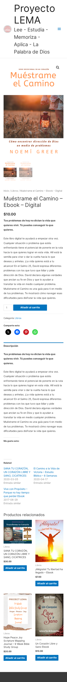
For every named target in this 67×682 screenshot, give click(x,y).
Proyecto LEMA (34, 14)
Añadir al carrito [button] (15, 568)
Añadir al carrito (30, 307)
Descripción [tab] (11, 345)
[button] (57, 67)
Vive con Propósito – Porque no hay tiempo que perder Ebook (16, 492)
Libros (14, 190)
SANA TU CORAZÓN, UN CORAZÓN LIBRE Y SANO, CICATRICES (17, 472)
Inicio (6, 190)
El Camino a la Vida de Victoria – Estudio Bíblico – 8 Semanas (46, 472)
